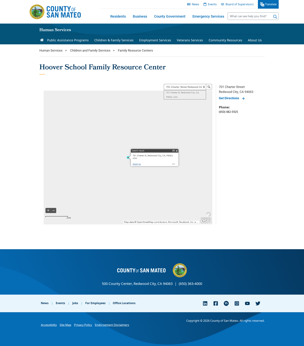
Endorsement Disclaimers (112, 325)
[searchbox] (253, 16)
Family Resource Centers (135, 50)
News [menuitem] (195, 4)
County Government (169, 16)
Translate (271, 4)
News (45, 303)
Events (60, 303)
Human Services (55, 30)
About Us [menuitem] (255, 40)
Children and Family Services (90, 50)
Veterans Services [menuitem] (190, 40)
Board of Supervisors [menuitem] (240, 4)
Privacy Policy (83, 325)
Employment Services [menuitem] (155, 40)
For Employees (95, 303)
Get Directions (229, 98)
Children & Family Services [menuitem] (114, 40)
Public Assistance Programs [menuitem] (68, 40)
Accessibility (49, 325)
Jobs (75, 303)
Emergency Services (208, 16)
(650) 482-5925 (228, 112)
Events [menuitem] (212, 4)
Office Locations (124, 303)
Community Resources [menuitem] (225, 40)
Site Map (65, 325)
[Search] (275, 17)
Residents (118, 16)
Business (140, 16)
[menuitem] (118, 16)
